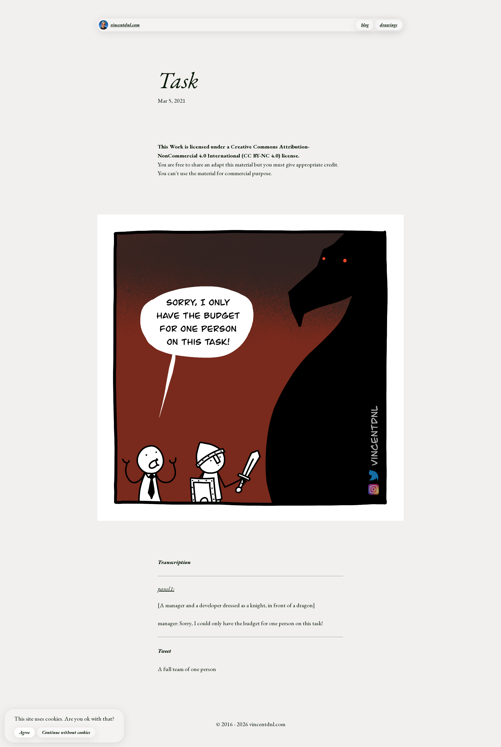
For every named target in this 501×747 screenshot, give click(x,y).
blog (365, 25)
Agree (24, 732)
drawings (388, 25)
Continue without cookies (66, 732)
